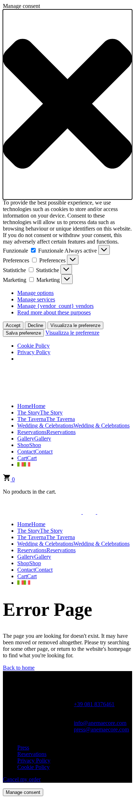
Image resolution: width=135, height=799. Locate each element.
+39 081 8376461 (94, 704)
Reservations (31, 754)
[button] (67, 104)
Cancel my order (22, 779)
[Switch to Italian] (23, 464)
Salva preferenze (23, 333)
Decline (35, 325)
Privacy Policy (33, 352)
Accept (13, 325)
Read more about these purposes (54, 312)
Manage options (35, 293)
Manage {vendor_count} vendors (55, 306)
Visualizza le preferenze (75, 325)
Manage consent (23, 792)
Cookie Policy (33, 346)
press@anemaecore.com (101, 729)
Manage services (36, 299)
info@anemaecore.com (100, 723)
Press (23, 747)
